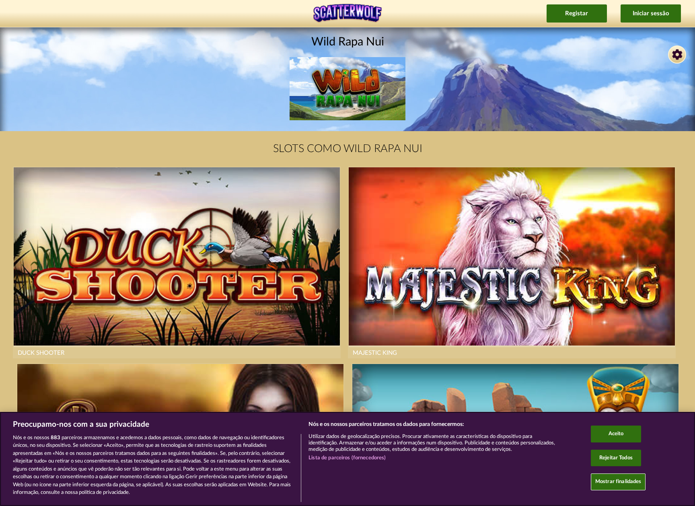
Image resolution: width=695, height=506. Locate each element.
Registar (576, 13)
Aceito (616, 433)
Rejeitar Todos (616, 458)
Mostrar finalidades (618, 481)
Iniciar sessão (651, 13)
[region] (347, 459)
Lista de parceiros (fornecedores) (347, 458)
